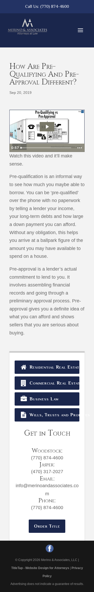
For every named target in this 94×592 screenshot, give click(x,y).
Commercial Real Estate (53, 383)
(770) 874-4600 (54, 6)
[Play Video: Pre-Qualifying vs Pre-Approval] (47, 126)
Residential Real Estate (53, 367)
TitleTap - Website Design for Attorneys (40, 568)
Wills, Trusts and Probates (53, 414)
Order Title (47, 526)
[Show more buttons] (80, 148)
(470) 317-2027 (47, 471)
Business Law (43, 398)
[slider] (46, 148)
